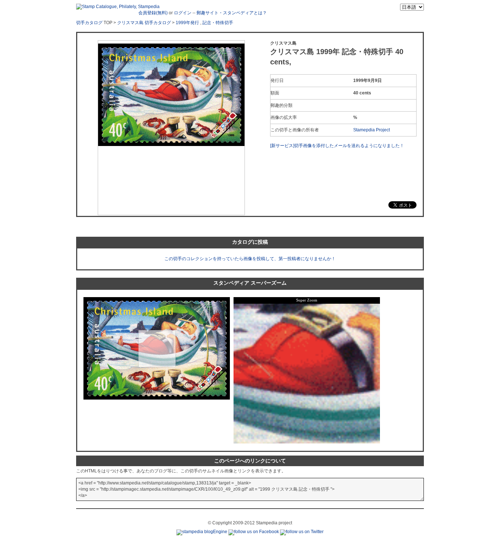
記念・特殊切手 (217, 22)
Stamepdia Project (371, 129)
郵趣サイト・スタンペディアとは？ (232, 12)
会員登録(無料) (153, 12)
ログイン (182, 12)
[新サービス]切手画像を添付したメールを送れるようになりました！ (337, 145)
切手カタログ (89, 22)
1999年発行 (187, 22)
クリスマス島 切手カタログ (144, 22)
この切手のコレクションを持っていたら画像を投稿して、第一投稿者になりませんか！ (250, 258)
